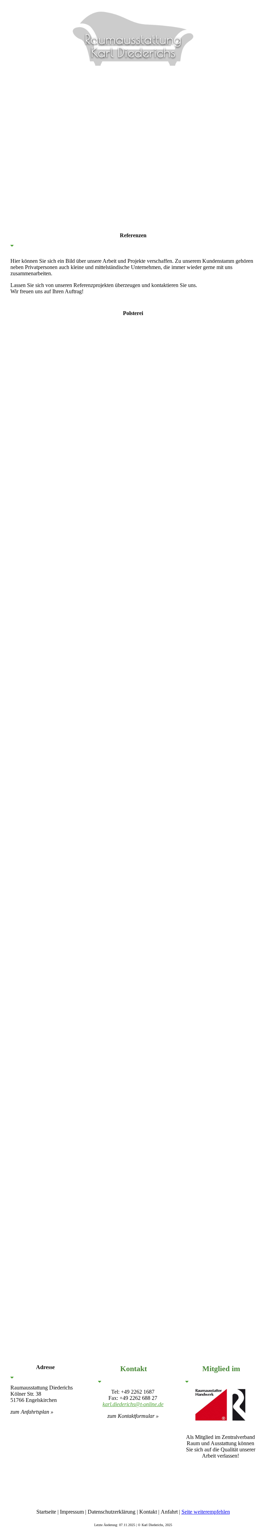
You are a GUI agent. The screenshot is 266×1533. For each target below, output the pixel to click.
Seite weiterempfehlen (205, 1512)
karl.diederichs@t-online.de (133, 1404)
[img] (133, 33)
